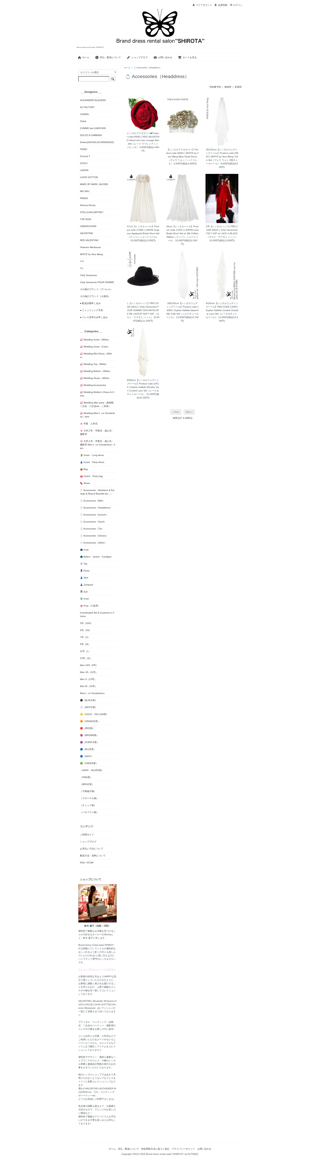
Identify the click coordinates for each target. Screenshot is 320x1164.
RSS (82, 862)
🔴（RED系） (87, 728)
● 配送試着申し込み (90, 303)
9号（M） (85, 644)
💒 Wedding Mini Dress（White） (96, 355)
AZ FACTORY (87, 107)
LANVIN (84, 170)
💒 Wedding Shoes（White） (95, 378)
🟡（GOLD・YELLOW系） (94, 714)
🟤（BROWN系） (89, 735)
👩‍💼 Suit (84, 591)
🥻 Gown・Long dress (92, 455)
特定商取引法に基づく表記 (155, 1148)
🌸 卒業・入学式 (89, 423)
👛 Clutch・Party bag (91, 476)
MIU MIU (84, 191)
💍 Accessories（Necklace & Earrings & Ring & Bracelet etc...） (97, 492)
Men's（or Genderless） (93, 693)
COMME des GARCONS (93, 128)
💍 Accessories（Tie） (92, 528)
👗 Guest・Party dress (92, 462)
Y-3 (82, 261)
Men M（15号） (88, 686)
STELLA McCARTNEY (91, 212)
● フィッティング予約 (91, 310)
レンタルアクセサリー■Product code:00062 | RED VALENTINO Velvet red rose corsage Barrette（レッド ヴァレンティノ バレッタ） (143, 140)
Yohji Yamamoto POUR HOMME (97, 282)
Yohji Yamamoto (88, 275)
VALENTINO (86, 233)
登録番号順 (215, 87)
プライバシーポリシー (183, 1148)
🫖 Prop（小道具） (90, 605)
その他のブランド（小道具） (95, 296)
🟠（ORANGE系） (90, 721)
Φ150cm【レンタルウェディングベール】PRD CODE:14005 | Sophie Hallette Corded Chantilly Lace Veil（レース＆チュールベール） (222, 310)
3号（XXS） (86, 623)
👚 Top (83, 563)
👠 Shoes (85, 483)
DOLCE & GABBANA (91, 135)
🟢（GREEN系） (89, 763)
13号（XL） (86, 658)
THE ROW (85, 219)
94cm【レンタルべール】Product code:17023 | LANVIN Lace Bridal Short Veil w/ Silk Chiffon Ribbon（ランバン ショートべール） (182, 233)
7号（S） (85, 637)
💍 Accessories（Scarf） (93, 521)
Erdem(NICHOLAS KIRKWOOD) (97, 142)
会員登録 (222, 5)
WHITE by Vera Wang (91, 254)
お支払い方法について (91, 848)
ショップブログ (139, 57)
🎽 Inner (84, 598)
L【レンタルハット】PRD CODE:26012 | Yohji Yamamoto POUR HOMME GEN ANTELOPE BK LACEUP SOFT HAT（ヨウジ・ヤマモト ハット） (143, 310)
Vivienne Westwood (90, 247)
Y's (81, 268)
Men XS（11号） (89, 672)
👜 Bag (84, 469)
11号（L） (85, 651)
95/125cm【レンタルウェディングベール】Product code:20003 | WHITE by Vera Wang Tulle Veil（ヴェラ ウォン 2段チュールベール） (222, 156)
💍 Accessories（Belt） (92, 500)
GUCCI (84, 163)
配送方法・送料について (93, 855)
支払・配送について (110, 57)
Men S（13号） (88, 679)
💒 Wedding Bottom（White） (96, 371)
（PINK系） (86, 777)
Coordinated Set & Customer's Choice (97, 614)
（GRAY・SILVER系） (92, 770)
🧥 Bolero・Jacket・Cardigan (96, 556)
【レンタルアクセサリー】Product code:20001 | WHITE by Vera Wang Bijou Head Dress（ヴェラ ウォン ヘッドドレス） (182, 156)
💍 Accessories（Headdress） (148, 68)
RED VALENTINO (89, 240)
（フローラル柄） (89, 798)
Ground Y (85, 156)
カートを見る (190, 57)
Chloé (83, 121)
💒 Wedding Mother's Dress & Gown (97, 394)
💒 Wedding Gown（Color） (95, 346)
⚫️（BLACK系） (88, 700)
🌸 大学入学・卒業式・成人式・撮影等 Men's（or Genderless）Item (97, 444)
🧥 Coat (84, 549)
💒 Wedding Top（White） (94, 364)
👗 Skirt (84, 577)
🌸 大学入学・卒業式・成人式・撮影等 (97, 432)
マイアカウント (204, 5)
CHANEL (84, 114)
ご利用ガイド (87, 834)
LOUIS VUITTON (89, 177)
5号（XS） (85, 630)
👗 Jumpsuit (86, 584)
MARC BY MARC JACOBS (94, 184)
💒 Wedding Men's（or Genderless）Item (97, 415)
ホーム (85, 57)
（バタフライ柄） (89, 812)
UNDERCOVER (88, 226)
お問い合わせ (165, 57)
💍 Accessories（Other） (93, 542)
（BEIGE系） (87, 784)
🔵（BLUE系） (88, 749)
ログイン (237, 5)
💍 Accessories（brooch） (94, 514)
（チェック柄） (88, 805)
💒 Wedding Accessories (93, 385)
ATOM (90, 862)
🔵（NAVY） (87, 756)
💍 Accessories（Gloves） (94, 535)
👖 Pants (85, 570)
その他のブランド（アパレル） (96, 289)
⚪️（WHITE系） (88, 707)
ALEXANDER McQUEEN (93, 100)
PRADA (84, 198)
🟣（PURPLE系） (89, 742)
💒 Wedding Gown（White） (95, 339)
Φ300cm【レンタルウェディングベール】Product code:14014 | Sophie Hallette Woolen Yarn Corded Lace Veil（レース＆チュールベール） (143, 387)
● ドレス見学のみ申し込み (94, 317)
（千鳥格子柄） (88, 791)
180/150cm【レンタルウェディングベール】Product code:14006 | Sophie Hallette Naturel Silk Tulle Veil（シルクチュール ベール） (182, 310)
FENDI (83, 149)
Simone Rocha (88, 205)
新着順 (238, 87)
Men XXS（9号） (89, 665)
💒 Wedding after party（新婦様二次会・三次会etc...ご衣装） (97, 404)
